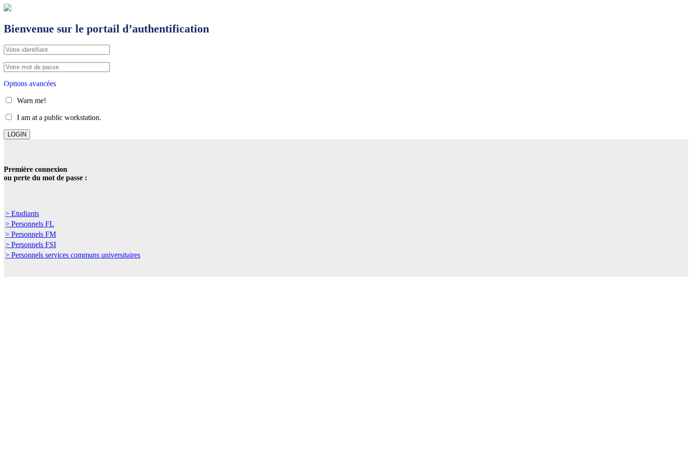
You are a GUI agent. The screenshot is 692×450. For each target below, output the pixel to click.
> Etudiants (22, 213)
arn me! (31, 100)
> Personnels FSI (30, 245)
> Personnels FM (30, 234)
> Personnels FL (29, 224)
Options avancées (30, 84)
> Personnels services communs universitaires (72, 255)
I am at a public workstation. (59, 117)
